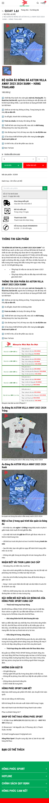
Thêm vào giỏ (31, 165)
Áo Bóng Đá (34, 10)
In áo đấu (7, 165)
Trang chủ (24, 10)
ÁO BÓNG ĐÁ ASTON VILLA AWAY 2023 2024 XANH (21, 248)
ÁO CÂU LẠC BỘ (10, 14)
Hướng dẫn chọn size (12, 154)
